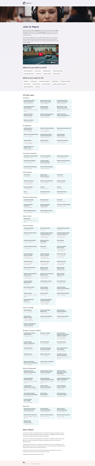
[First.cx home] (24, 462)
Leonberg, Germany (47, 70)
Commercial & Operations (44, 81)
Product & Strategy (46, 83)
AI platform (37, 30)
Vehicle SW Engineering (28, 86)
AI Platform (26, 81)
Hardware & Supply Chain (66, 81)
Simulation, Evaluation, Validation (59, 83)
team (29, 42)
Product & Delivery (36, 83)
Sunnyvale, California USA (29, 73)
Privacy (39, 463)
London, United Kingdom (58, 70)
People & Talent (27, 83)
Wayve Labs (37, 86)
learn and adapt (42, 32)
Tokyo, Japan (38, 73)
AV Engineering (34, 81)
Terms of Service (35, 463)
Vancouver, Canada (47, 73)
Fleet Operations (55, 81)
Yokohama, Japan (56, 73)
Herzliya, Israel (38, 70)
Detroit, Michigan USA (28, 70)
